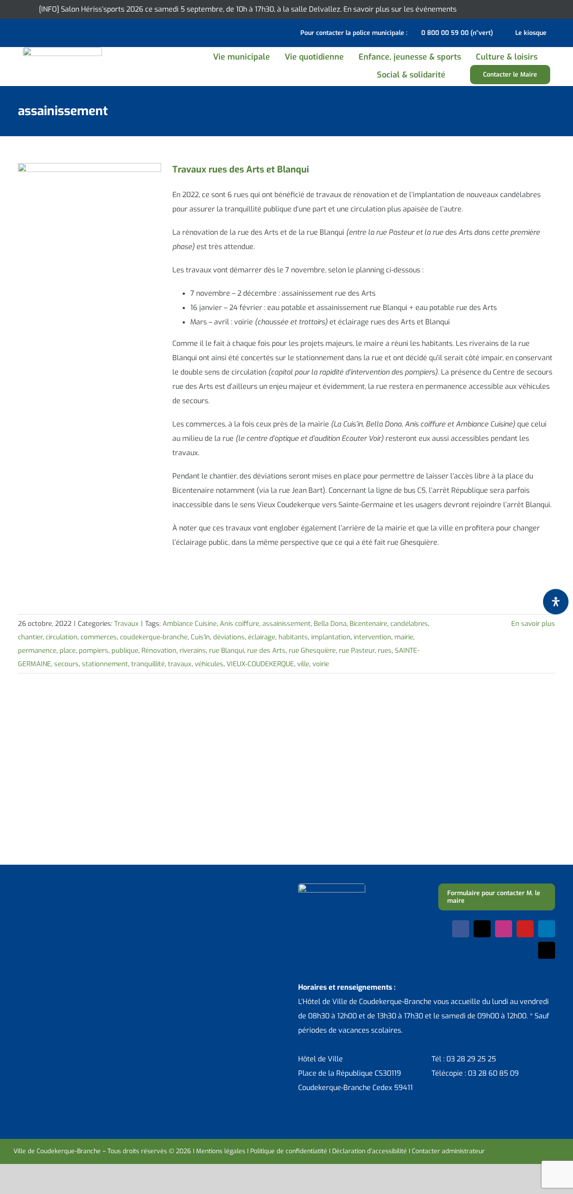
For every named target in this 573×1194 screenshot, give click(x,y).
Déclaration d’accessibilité (369, 1151)
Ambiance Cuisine (189, 623)
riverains (193, 650)
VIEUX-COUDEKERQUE (260, 664)
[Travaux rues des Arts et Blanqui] (89, 208)
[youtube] (525, 928)
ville (303, 664)
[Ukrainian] (53, 31)
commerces (99, 637)
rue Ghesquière (312, 650)
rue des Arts (266, 650)
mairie (403, 637)
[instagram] (503, 928)
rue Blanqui (226, 650)
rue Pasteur (357, 650)
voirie (320, 664)
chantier (30, 637)
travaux (180, 664)
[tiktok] (546, 950)
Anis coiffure (239, 623)
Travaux (126, 623)
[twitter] (482, 928)
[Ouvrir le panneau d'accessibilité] (556, 601)
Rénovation (158, 650)
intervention (372, 637)
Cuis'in (200, 637)
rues (385, 650)
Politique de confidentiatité (288, 1151)
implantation (331, 637)
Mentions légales (220, 1151)
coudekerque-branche (154, 637)
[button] (463, 74)
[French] (42, 31)
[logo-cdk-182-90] (62, 50)
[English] (30, 31)
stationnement (105, 664)
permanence (37, 650)
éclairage (261, 637)
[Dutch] (18, 31)
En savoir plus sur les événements (400, 9)
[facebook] (460, 928)
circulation (61, 637)
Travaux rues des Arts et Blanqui (240, 170)
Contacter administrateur (448, 1151)
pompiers (93, 650)
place (68, 650)
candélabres (409, 623)
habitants (293, 637)
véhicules (209, 664)
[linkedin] (546, 928)
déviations (229, 637)
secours (66, 664)
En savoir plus (533, 623)
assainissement (286, 623)
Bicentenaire (368, 623)
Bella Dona (330, 623)
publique (124, 650)
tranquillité (148, 664)
